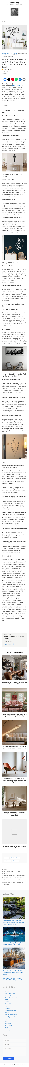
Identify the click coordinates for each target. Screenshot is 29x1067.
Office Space (7, 891)
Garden (7, 1036)
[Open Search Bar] (27, 21)
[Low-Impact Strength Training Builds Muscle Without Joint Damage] (14, 965)
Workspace (15, 891)
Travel (6, 1058)
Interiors (15, 53)
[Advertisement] (14, 387)
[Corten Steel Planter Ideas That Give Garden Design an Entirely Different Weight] (14, 989)
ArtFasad (14, 2)
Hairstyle (7, 1039)
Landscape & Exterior (11, 1045)
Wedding (7, 1060)
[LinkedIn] (20, 79)
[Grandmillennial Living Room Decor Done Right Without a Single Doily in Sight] (14, 730)
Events (6, 1030)
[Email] (24, 79)
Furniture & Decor (15, 888)
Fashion (7, 1032)
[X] (8, 79)
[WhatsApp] (16, 79)
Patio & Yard (8, 1049)
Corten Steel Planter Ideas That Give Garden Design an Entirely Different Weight (13, 1003)
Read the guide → (8, 674)
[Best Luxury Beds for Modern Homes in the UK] (14, 862)
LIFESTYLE (9, 53)
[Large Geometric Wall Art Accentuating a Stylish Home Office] (14, 698)
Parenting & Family (10, 1047)
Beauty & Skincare (10, 1023)
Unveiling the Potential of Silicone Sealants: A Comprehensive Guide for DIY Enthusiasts (14, 913)
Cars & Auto (8, 1026)
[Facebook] (5, 79)
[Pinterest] (12, 79)
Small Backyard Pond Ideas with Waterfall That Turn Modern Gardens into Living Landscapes (13, 952)
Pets (6, 1051)
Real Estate (8, 1054)
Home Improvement (10, 1041)
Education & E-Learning (11, 1028)
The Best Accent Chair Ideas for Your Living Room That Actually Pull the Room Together (14, 810)
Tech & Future (8, 1056)
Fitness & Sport (9, 1034)
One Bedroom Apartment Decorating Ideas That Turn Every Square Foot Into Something (14, 844)
